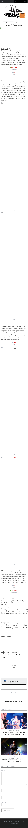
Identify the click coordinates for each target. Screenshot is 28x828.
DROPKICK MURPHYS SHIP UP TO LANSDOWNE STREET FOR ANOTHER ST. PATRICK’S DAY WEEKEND (14, 759)
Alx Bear (8, 636)
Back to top (13, 824)
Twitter (14, 667)
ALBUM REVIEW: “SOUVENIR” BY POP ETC (14, 700)
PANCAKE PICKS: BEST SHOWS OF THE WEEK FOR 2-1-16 (14, 693)
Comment (4, 770)
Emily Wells (4, 49)
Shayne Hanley (13, 681)
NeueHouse (19, 655)
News (4, 21)
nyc (4, 657)
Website (3, 802)
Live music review (8, 655)
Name (3, 788)
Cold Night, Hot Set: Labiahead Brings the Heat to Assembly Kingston (14, 733)
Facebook (14, 665)
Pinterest (14, 669)
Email (3, 795)
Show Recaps (9, 21)
